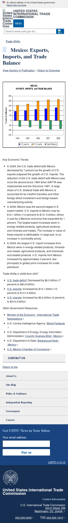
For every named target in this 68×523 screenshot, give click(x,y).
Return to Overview (48, 70)
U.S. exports (14, 289)
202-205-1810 (55, 518)
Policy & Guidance (16, 393)
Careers (10, 420)
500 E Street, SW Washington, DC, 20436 (49, 509)
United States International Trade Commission (31, 13)
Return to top (10, 367)
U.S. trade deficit (16, 280)
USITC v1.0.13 (56, 462)
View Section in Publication (19, 70)
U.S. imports (14, 297)
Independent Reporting (19, 402)
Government (13, 411)
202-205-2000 (23, 518)
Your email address (14, 437)
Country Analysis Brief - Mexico (43, 336)
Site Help (11, 385)
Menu (18, 23)
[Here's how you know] (34, 4)
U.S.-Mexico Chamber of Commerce (28, 349)
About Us (11, 376)
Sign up (26, 452)
